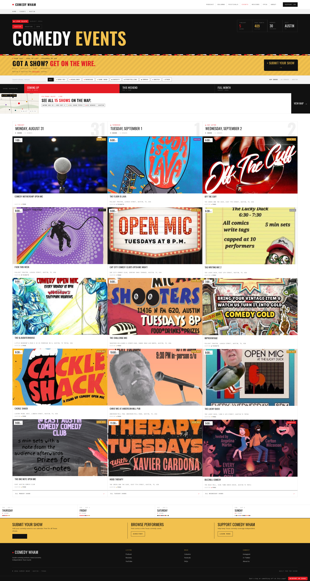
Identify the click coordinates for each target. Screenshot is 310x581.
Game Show (103, 79)
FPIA (265, 4)
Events (245, 4)
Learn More (225, 534)
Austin (17, 26)
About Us (246, 561)
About (273, 4)
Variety (116, 79)
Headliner (75, 79)
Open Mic (62, 79)
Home (14, 11)
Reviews (256, 4)
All (50, 79)
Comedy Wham (25, 4)
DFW (38, 26)
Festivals (233, 4)
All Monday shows (59, 494)
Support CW (290, 4)
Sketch (157, 79)
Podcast (210, 4)
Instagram (246, 554)
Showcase (89, 79)
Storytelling (131, 79)
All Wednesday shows (249, 494)
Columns (221, 4)
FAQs (186, 561)
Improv (145, 79)
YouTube (129, 561)
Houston (29, 26)
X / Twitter (246, 558)
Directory (138, 534)
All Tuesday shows (154, 494)
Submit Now (19, 536)
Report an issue (298, 578)
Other (167, 79)
